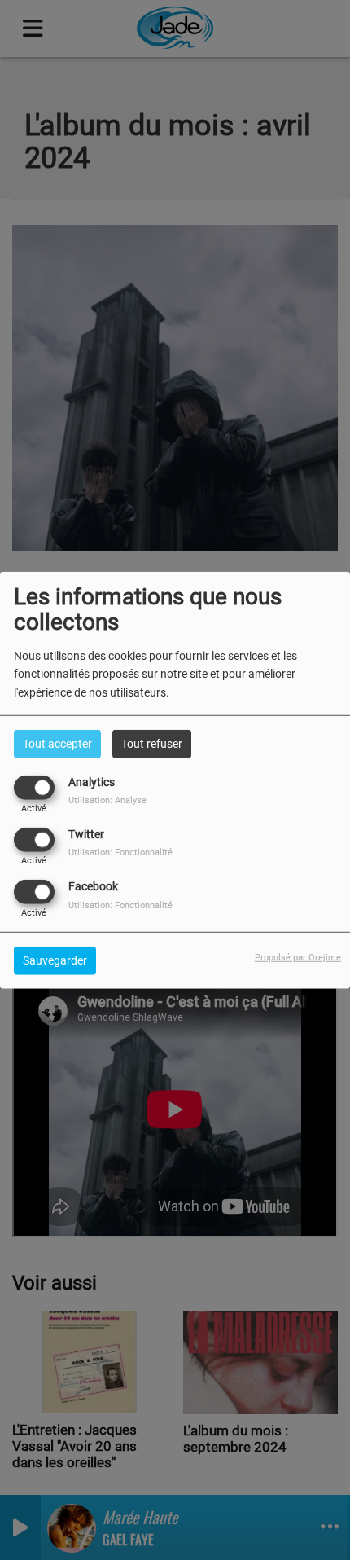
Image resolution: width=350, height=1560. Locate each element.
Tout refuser (151, 742)
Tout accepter (57, 742)
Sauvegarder (55, 960)
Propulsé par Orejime (298, 957)
